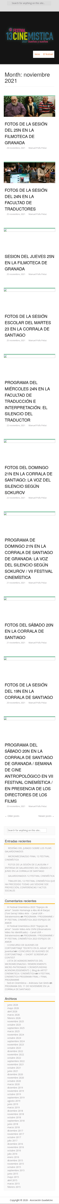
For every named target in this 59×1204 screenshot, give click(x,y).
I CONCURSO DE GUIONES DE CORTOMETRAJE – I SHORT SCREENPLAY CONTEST (27, 954)
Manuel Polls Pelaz (38, 147)
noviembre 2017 (15, 1133)
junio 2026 (12, 1004)
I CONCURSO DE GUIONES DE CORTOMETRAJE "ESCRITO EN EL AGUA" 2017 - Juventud (29, 948)
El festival (48, 54)
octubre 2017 (14, 1137)
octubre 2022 (14, 1057)
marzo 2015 (13, 1183)
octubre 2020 (14, 1080)
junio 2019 (12, 1104)
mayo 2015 (13, 1176)
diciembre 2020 (15, 1074)
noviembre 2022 (15, 1054)
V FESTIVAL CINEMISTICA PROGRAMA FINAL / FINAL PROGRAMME (27, 976)
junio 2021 (12, 1071)
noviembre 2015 (15, 1163)
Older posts (12, 815)
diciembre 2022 (15, 1051)
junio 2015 (12, 1173)
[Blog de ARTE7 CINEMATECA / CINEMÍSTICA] (29, 31)
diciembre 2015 (15, 1160)
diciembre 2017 (15, 1130)
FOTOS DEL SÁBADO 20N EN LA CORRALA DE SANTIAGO (29, 631)
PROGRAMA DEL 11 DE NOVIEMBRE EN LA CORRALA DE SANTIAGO (27, 988)
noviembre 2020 (15, 1077)
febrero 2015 (14, 1186)
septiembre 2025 (16, 1027)
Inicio (37, 54)
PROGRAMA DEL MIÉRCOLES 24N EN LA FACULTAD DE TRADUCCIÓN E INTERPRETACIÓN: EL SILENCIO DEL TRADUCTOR (27, 401)
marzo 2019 (13, 1107)
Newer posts (46, 815)
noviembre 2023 (15, 1044)
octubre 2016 (14, 1150)
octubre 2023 (14, 1047)
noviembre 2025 (15, 1021)
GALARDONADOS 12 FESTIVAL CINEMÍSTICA (31, 875)
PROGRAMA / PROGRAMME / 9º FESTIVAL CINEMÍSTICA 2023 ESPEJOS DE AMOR (29, 919)
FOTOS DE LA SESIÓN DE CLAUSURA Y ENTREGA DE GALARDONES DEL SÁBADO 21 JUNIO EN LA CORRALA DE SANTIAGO (28, 867)
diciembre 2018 (15, 1110)
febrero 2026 (14, 1018)
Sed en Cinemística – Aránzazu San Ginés (28, 982)
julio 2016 (12, 1153)
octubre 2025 (14, 1024)
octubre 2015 (14, 1167)
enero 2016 (13, 1157)
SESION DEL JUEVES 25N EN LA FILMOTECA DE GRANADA (29, 262)
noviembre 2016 (15, 1147)
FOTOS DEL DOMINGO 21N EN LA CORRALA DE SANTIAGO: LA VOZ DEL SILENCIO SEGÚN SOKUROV (28, 479)
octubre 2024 (14, 1037)
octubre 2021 (14, 1067)
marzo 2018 (13, 1127)
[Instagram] (34, 8)
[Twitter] (29, 8)
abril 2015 (12, 1180)
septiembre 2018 (16, 1120)
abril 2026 (12, 1011)
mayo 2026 (13, 1008)
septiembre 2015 (16, 1170)
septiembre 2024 (16, 1041)
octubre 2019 (14, 1094)
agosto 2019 (13, 1100)
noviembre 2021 (15, 1064)
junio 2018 (12, 1123)
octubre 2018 (14, 1117)
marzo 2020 (13, 1084)
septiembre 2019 (16, 1097)
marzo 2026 (13, 1014)
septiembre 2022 (16, 1061)
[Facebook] (25, 8)
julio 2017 (12, 1140)
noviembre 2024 (15, 1034)
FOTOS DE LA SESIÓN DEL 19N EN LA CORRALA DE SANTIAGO (29, 691)
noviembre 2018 (15, 1114)
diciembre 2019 (15, 1087)
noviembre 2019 (15, 1090)
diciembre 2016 (15, 1143)
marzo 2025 (13, 1031)
